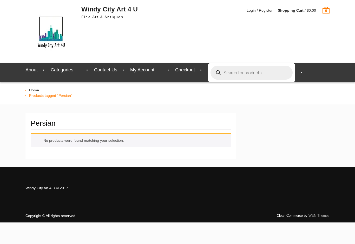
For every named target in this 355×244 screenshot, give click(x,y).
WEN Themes (319, 216)
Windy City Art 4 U (109, 9)
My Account (142, 69)
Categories (62, 69)
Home (34, 90)
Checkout (185, 69)
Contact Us (105, 69)
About (31, 69)
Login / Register (260, 10)
